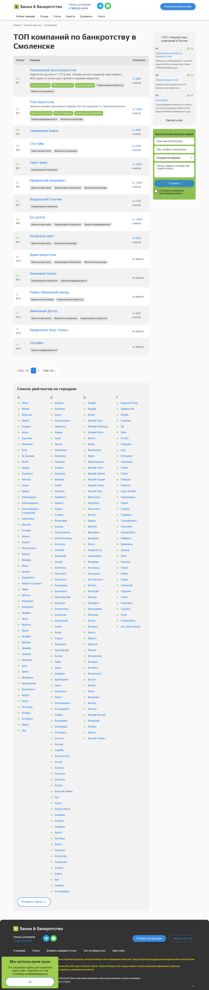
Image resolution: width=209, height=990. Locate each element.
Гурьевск (125, 608)
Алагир (25, 467)
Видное (92, 520)
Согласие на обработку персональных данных (171, 192)
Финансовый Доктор (43, 311)
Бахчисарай (61, 520)
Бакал (58, 438)
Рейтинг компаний (25, 16)
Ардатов (26, 624)
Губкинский (126, 585)
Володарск (93, 603)
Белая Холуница (63, 538)
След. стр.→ (49, 370)
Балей (58, 485)
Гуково (124, 597)
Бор (57, 797)
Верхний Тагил (95, 467)
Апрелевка (27, 601)
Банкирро (162, 100)
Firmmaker (37, 343)
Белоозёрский (62, 597)
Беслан (59, 656)
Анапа (25, 565)
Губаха (124, 567)
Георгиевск (127, 461)
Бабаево (59, 403)
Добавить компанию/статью (61, 950)
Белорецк (60, 603)
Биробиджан (61, 679)
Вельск (92, 438)
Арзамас (26, 636)
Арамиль (26, 612)
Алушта (26, 542)
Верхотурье (94, 497)
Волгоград (93, 567)
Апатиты (26, 595)
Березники (60, 644)
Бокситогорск (62, 756)
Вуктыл (92, 679)
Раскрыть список (32, 901)
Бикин (58, 667)
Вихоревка (93, 538)
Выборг (92, 685)
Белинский (60, 556)
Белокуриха (61, 585)
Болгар (58, 761)
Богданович (61, 720)
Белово (59, 561)
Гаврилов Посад (129, 403)
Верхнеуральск (96, 461)
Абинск (25, 420)
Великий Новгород (97, 426)
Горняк (124, 503)
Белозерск (60, 579)
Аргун (25, 618)
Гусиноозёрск (128, 620)
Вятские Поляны (96, 738)
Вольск (92, 632)
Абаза (25, 403)
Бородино (60, 826)
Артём (25, 671)
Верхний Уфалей (96, 473)
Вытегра (92, 709)
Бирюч (58, 697)
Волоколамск (95, 608)
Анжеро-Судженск (32, 583)
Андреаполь (28, 577)
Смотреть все (174, 120)
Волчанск (93, 626)
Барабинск (60, 497)
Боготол (59, 738)
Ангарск (26, 571)
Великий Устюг (96, 432)
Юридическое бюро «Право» (49, 330)
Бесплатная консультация (178, 6)
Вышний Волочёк (97, 714)
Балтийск (60, 491)
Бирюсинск (61, 691)
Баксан (58, 444)
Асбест (26, 695)
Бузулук (59, 867)
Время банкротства (43, 255)
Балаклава (60, 455)
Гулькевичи (126, 603)
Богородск (60, 732)
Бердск (59, 638)
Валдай (92, 403)
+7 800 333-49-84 (78, 8)
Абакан (25, 408)
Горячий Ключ (128, 532)
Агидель (26, 426)
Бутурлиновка (62, 891)
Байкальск (60, 426)
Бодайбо (59, 750)
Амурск (26, 554)
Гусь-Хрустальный (130, 626)
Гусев (124, 614)
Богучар (59, 744)
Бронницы (60, 838)
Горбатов (125, 485)
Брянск (58, 844)
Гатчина (125, 438)
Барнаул (59, 503)
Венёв (91, 444)
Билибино (60, 673)
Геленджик (126, 455)
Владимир (93, 561)
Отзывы (44, 16)
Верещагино (94, 450)
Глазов (124, 467)
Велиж (91, 414)
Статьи (57, 16)
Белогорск (60, 567)
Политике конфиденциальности (31, 973)
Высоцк (92, 703)
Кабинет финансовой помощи (49, 292)
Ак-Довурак (28, 455)
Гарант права (38, 162)
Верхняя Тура (95, 491)
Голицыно (126, 479)
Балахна (59, 467)
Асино (25, 701)
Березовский (62, 650)
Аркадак (26, 642)
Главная (17, 25)
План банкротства (42, 102)
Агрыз (25, 432)
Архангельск (28, 689)
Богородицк (61, 726)
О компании (19, 950)
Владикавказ (94, 556)
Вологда (92, 597)
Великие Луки (95, 420)
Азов (24, 450)
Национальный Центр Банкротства (53, 70)
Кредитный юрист (42, 236)
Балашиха (60, 473)
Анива (25, 589)
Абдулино (27, 414)
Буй (57, 879)
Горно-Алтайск (128, 491)
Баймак (59, 432)
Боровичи (60, 814)
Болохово (60, 779)
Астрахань (27, 707)
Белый (58, 626)
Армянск (26, 654)
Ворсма (92, 650)
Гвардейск (126, 444)
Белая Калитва (62, 532)
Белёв (58, 632)
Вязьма (92, 732)
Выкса (91, 691)
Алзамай (26, 530)
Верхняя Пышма (96, 479)
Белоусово (60, 614)
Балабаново (61, 450)
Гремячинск (127, 544)
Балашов (59, 479)
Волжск (92, 585)
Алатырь (26, 479)
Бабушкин (60, 408)
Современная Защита (44, 131)
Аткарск (26, 712)
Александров (29, 497)
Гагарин (125, 414)
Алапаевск (27, 473)
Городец (125, 508)
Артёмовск (27, 677)
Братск (58, 832)
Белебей (59, 550)
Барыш (58, 508)
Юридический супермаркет (48, 180)
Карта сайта (118, 950)
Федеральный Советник (46, 199)
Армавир (26, 648)
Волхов (92, 620)
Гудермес (126, 591)
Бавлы (58, 414)
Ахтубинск (27, 718)
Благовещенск (62, 703)
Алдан (25, 485)
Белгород (60, 544)
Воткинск (93, 661)
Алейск (26, 491)
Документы (86, 16)
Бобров (59, 714)
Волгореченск (95, 579)
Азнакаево (27, 444)
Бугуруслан (61, 856)
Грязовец (125, 561)
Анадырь (26, 559)
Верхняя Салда (96, 485)
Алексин (26, 524)
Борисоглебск (62, 809)
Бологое (59, 767)
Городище (126, 514)
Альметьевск (29, 548)
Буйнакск (59, 885)
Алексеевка (28, 518)
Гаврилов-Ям (127, 408)
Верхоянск (93, 503)
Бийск (58, 661)
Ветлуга (92, 514)
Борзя (58, 803)
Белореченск (62, 608)
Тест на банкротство (94, 950)
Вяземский (93, 720)
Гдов (123, 450)
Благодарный (62, 709)
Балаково (60, 461)
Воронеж (92, 644)
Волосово (93, 614)
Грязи (123, 556)
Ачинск (25, 724)
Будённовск (61, 861)
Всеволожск (94, 673)
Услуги (101, 16)
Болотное (60, 773)
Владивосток (95, 550)
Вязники (92, 726)
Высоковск (94, 697)
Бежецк (59, 526)
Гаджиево (126, 420)
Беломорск (61, 591)
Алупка (25, 536)
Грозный (125, 550)
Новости (70, 16)
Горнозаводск (128, 497)
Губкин (124, 573)
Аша (24, 730)
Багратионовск (63, 420)
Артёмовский (29, 683)
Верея (91, 455)
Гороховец (126, 526)
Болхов (59, 785)
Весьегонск (94, 508)
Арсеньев (27, 659)
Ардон (25, 630)
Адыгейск (27, 438)
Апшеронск (28, 607)
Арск (24, 665)
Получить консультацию (149, 938)
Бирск (58, 685)
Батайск (59, 514)
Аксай (25, 461)
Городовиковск (129, 520)
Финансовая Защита (43, 273)
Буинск (58, 873)
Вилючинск (93, 532)
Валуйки (92, 408)
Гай (122, 426)
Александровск (30, 503)
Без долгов (37, 217)
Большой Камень (64, 791)
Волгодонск (94, 573)
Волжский (93, 591)
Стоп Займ (37, 144)
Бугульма (60, 850)
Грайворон (126, 538)
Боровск (59, 820)
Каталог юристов (32, 25)
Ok (30, 982)
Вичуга (91, 544)
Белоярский (61, 620)
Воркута (92, 638)
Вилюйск (92, 526)
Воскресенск (95, 656)
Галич (123, 432)
